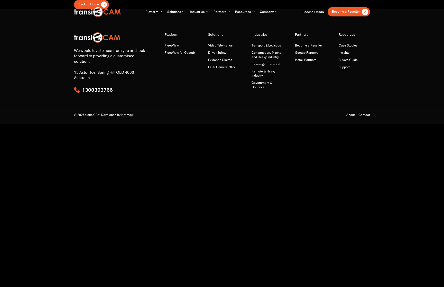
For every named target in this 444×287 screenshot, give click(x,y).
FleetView (172, 45)
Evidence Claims (220, 60)
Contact (364, 115)
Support (344, 67)
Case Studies (348, 45)
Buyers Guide (348, 60)
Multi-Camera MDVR (222, 67)
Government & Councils (262, 85)
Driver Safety (217, 53)
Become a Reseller (308, 45)
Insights (344, 53)
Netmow (127, 115)
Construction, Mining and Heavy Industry (266, 55)
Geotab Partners (306, 53)
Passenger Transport (266, 64)
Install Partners (305, 60)
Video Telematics (220, 45)
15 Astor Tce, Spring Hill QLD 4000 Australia (104, 75)
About (350, 115)
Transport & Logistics (266, 45)
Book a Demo (313, 12)
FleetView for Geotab (180, 53)
